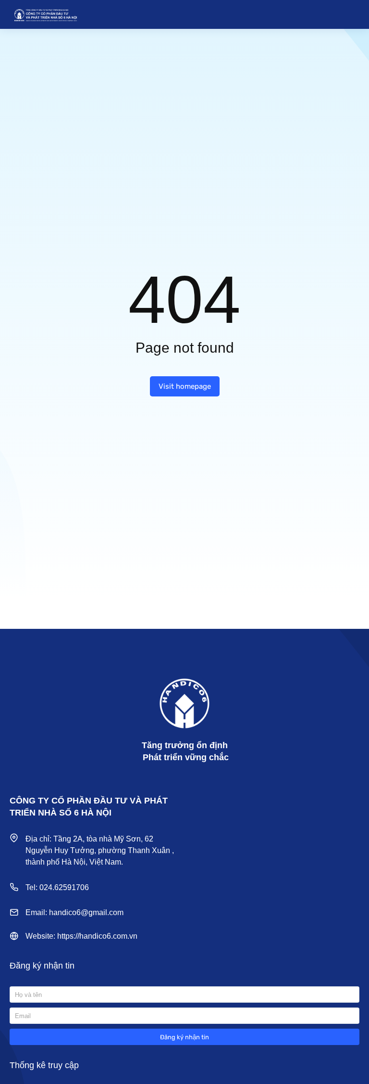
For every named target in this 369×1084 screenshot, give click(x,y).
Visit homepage (185, 386)
